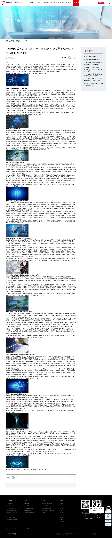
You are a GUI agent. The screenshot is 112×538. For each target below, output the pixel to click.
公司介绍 (61, 503)
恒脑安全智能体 (9, 503)
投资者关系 (62, 521)
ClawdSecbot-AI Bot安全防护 (47, 503)
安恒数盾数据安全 (27, 510)
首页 (7, 41)
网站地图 (14, 534)
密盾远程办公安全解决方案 (29, 512)
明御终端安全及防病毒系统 (11, 512)
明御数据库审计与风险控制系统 (12, 519)
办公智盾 (43, 512)
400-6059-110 (97, 518)
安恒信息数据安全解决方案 (29, 508)
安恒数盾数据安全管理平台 (11, 510)
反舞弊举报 (62, 517)
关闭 (70, 477)
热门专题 (43, 500)
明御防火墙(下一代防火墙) (11, 505)
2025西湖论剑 (26, 528)
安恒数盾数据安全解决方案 (47, 508)
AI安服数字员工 (45, 505)
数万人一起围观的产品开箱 (91, 56)
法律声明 (8, 534)
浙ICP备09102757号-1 (87, 534)
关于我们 (76, 3)
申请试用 (101, 2)
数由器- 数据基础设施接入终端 (48, 510)
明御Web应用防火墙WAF (11, 517)
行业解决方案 (26, 503)
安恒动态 (18, 41)
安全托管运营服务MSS (10, 515)
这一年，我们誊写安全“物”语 (92, 59)
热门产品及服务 (9, 500)
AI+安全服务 (39, 3)
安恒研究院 (62, 515)
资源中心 (70, 3)
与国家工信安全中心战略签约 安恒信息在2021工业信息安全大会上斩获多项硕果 (93, 69)
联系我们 (61, 505)
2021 (23, 41)
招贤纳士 (61, 510)
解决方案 (46, 3)
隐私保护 (61, 519)
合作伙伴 (64, 3)
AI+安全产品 (31, 3)
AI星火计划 (14, 528)
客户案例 (52, 3)
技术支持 (58, 3)
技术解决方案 (26, 505)
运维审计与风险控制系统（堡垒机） (13, 508)
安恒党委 (61, 512)
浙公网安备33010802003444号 (99, 534)
